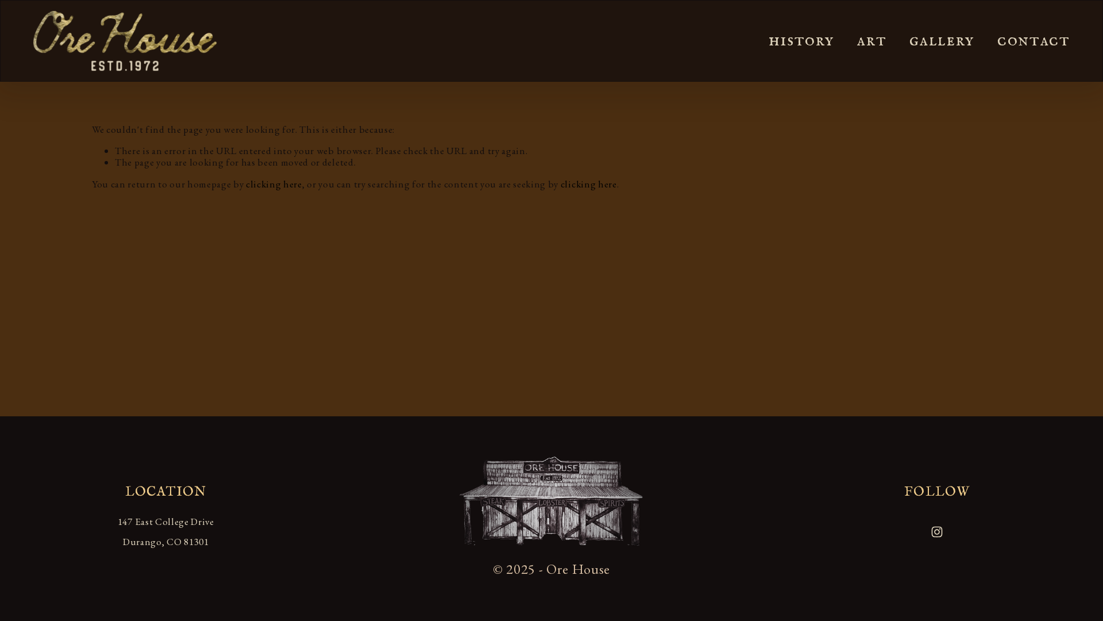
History (801, 40)
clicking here (274, 184)
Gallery (941, 40)
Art (871, 40)
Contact (1033, 40)
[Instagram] (937, 532)
